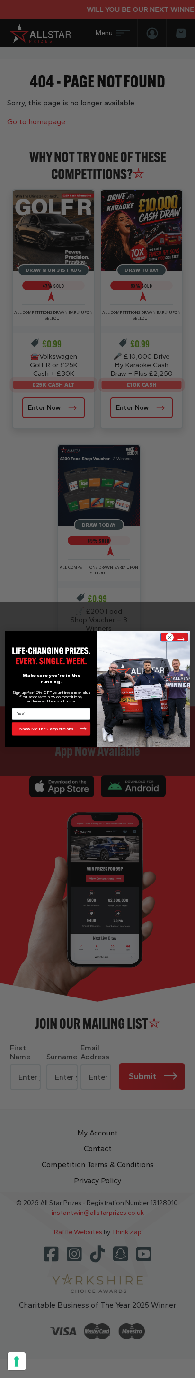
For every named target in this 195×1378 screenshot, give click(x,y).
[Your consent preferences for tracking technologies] (17, 1361)
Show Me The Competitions (46, 728)
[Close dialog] (174, 637)
